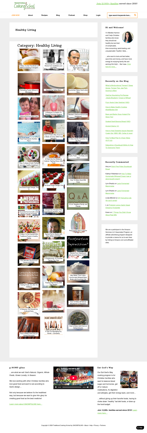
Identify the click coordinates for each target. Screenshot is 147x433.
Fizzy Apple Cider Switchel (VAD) (117, 102)
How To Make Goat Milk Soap (78, 181)
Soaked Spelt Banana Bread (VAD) (118, 121)
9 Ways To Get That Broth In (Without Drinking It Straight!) (29, 67)
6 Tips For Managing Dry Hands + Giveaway (53, 332)
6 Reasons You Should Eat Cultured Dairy (29, 310)
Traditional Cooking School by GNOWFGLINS (25, 6)
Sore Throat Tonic (53, 309)
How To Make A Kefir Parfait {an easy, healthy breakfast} (29, 164)
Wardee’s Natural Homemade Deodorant (78, 115)
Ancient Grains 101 (112, 126)
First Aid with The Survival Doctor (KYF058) (28, 261)
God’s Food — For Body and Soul (78, 157)
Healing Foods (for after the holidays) (29, 286)
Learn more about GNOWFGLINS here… (25, 404)
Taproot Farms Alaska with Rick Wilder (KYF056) (53, 235)
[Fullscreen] (91, 387)
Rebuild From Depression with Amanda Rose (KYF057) (78, 254)
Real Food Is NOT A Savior (78, 231)
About (86, 425)
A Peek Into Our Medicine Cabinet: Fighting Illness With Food (53, 161)
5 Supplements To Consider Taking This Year (53, 259)
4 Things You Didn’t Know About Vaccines (78, 67)
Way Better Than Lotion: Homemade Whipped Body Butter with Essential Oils (78, 277)
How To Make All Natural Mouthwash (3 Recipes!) (78, 303)
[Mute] (88, 387)
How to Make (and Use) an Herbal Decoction (29, 334)
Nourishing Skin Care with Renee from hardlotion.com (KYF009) (53, 66)
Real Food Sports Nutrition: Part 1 (29, 140)
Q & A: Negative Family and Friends (78, 205)
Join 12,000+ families (107, 3)
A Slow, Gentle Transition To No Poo (78, 140)
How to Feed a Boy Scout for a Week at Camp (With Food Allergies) (53, 137)
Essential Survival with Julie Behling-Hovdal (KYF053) (29, 213)
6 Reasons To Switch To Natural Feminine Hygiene (53, 113)
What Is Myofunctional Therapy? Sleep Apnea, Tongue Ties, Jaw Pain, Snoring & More (119, 88)
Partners (103, 425)
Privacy (96, 425)
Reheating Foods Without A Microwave (29, 91)
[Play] (56, 387)
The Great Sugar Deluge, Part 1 (53, 186)
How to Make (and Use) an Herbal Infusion (78, 327)
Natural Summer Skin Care (29, 116)
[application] (73, 378)
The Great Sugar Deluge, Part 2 (29, 188)
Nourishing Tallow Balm (53, 90)
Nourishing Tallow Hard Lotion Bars (78, 91)
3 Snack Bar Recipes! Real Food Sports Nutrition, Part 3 (53, 211)
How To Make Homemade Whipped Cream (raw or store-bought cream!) (118, 176)
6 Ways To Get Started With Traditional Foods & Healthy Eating (29, 236)
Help (91, 425)
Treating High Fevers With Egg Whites (53, 284)
